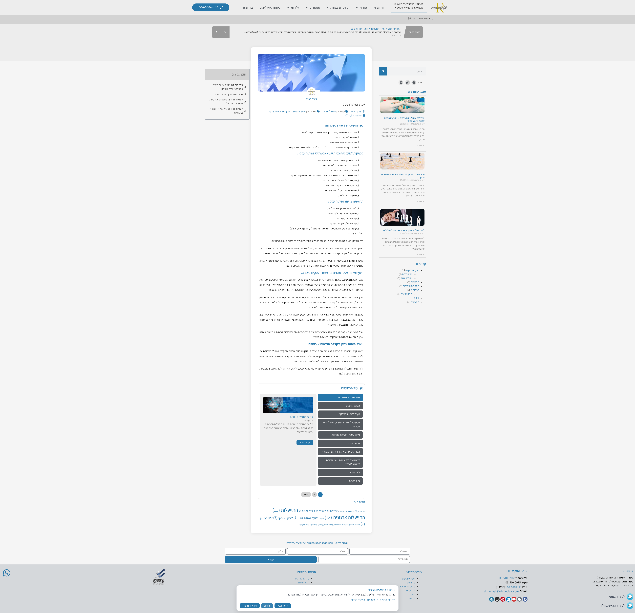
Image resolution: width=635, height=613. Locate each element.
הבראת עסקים (352, 405)
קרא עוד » (420, 145)
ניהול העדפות (250, 605)
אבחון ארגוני (360, 511)
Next (306, 494)
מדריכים (415, 282)
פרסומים (414, 290)
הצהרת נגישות (358, 600)
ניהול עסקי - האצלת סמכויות (345, 435)
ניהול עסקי (336, 524)
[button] (413, 82)
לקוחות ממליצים (270, 7)
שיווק (416, 298)
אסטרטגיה (350, 511)
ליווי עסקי (274, 111)
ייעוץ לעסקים (412, 270)
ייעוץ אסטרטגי (299, 111)
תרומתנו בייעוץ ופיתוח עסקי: (228, 94)
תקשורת (415, 302)
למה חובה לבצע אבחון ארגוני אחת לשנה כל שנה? (343, 462)
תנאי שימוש (303, 582)
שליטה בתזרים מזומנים (348, 397)
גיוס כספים (354, 481)
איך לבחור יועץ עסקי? (349, 414)
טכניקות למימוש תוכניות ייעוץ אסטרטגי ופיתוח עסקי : (228, 87)
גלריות (295, 7)
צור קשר (247, 7)
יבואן (321, 518)
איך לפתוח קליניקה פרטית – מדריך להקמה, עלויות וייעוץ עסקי (403, 119)
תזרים (313, 524)
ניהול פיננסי (407, 278)
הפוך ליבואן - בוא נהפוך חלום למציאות (341, 451)
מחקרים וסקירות (411, 286)
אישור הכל (283, 605)
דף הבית (379, 7)
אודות (363, 7)
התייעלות (285, 510)
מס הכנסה (407, 274)
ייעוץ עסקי (285, 111)
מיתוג (357, 524)
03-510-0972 (507, 578)
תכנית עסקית (304, 524)
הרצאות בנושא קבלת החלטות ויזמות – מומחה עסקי (402, 176)
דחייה (267, 605)
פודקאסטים (407, 294)
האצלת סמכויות (307, 510)
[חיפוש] (383, 71)
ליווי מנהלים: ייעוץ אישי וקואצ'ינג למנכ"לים (403, 230)
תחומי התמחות (339, 7)
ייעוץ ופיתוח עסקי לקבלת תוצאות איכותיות (226, 110)
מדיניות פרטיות (301, 578)
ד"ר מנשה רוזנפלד (326, 510)
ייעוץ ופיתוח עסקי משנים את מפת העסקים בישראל (226, 101)
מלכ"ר (351, 524)
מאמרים (315, 7)
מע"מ (344, 524)
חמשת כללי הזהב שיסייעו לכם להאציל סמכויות (341, 424)
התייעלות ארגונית (345, 517)
